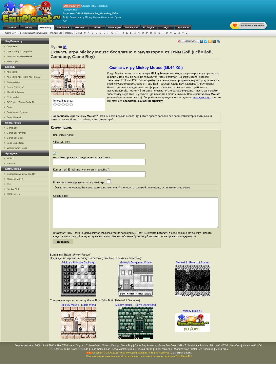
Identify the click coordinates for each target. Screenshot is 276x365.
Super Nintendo (14, 117)
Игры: (79, 33)
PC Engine (148, 27)
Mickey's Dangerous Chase (136, 262)
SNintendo (183, 27)
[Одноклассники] (210, 41)
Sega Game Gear (15, 143)
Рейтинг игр (56, 33)
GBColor (80, 27)
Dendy (28, 27)
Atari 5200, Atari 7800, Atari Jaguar (24, 77)
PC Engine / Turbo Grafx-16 (20, 102)
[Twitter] (206, 41)
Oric (9, 184)
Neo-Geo (11, 163)
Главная (11, 27)
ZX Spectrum (13, 194)
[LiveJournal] (218, 41)
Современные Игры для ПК (21, 174)
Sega (166, 27)
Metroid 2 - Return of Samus (192, 262)
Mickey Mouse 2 (192, 310)
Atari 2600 (12, 72)
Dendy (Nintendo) (15, 87)
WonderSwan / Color (17, 148)
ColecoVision (13, 82)
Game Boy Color (15, 138)
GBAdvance (63, 27)
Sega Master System (17, 112)
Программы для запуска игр (33, 33)
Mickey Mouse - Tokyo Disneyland (135, 304)
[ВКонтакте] (201, 41)
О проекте (12, 46)
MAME (97, 27)
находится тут (202, 97)
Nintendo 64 (131, 27)
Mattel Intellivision (15, 92)
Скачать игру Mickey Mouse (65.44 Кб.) (146, 68)
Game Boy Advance (16, 133)
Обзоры (69, 33)
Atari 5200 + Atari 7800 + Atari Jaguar (63, 345)
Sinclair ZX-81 (14, 189)
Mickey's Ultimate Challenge (78, 262)
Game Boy (45, 27)
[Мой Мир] (214, 41)
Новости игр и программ (19, 51)
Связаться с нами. (181, 352)
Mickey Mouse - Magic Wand (79, 304)
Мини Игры (114, 27)
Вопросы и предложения (19, 56)
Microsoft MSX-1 (15, 179)
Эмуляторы (21, 345)
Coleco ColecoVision (97, 345)
